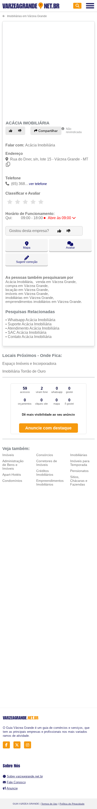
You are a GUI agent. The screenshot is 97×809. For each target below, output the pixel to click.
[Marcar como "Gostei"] (11, 130)
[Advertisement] (48, 70)
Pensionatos (79, 471)
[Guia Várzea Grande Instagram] (29, 745)
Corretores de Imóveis (46, 463)
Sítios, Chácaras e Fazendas (78, 480)
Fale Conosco (16, 782)
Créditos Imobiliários (44, 472)
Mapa (26, 247)
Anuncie (12, 788)
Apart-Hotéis (11, 474)
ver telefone (38, 184)
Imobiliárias (78, 455)
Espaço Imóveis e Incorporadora (29, 364)
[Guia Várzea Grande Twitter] (18, 745)
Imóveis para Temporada (79, 463)
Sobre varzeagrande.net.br (25, 776)
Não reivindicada (74, 130)
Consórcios (44, 455)
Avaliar (70, 247)
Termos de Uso (49, 803)
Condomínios (12, 480)
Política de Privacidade (72, 803)
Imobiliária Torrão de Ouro (24, 371)
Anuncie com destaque (48, 428)
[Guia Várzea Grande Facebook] (7, 745)
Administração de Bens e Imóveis (13, 464)
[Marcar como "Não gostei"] (20, 130)
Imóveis (8, 455)
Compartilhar (47, 131)
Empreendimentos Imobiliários (50, 482)
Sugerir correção (26, 262)
